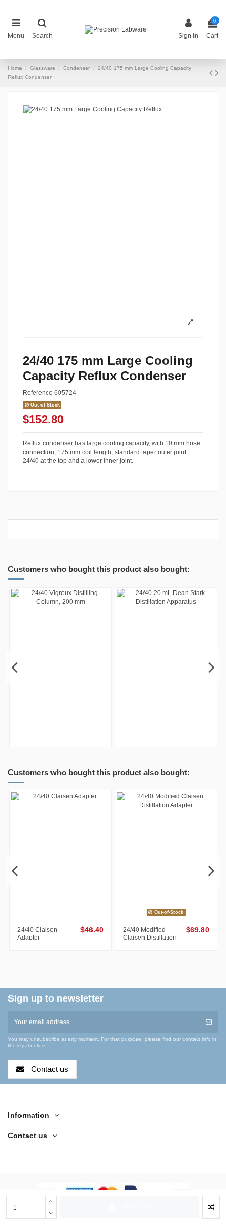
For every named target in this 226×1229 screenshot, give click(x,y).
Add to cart (135, 1207)
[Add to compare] (211, 1207)
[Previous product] (212, 73)
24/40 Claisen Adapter (37, 933)
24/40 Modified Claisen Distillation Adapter (150, 937)
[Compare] (54, 713)
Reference (38, 393)
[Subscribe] (208, 1022)
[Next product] (216, 73)
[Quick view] (66, 713)
